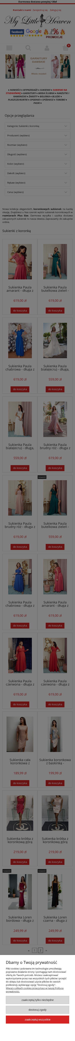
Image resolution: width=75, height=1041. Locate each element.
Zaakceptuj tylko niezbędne (37, 999)
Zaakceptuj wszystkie (37, 1019)
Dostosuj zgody (38, 1009)
